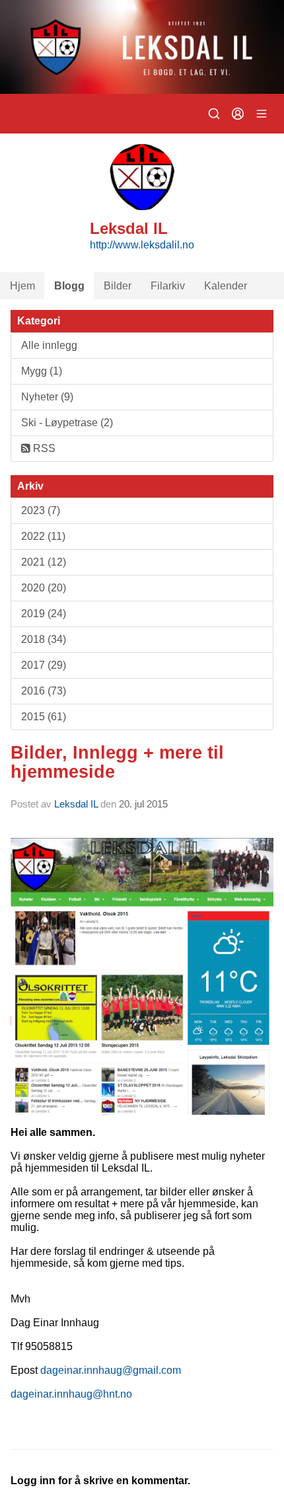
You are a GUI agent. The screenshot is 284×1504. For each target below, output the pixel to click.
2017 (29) (43, 665)
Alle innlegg (49, 345)
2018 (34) (43, 639)
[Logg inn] (238, 114)
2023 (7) (40, 510)
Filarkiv (168, 285)
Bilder (117, 285)
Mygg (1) (41, 371)
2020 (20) (43, 587)
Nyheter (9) (47, 396)
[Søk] (214, 114)
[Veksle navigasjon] (261, 114)
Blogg (69, 285)
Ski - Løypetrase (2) (67, 422)
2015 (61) (43, 716)
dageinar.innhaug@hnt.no (71, 1394)
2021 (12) (43, 562)
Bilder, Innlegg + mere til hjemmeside (117, 762)
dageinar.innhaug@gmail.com (110, 1370)
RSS (42, 448)
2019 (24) (43, 613)
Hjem (22, 285)
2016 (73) (43, 690)
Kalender (225, 285)
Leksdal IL (76, 803)
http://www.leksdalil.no (142, 244)
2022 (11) (43, 536)
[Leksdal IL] (142, 47)
